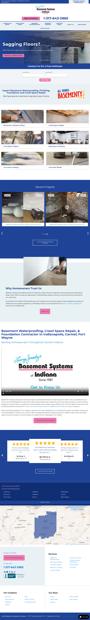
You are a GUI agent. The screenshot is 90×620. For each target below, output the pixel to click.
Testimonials (54, 599)
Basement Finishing (48, 24)
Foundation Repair (7, 24)
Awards (7, 605)
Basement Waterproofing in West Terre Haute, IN (23, 224)
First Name (25, 72)
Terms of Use (77, 616)
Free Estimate (31, 18)
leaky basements (45, 406)
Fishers (64, 303)
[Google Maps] (5, 572)
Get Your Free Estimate (14, 558)
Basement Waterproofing (34, 24)
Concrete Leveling (75, 558)
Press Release (9, 599)
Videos (52, 597)
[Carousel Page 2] (41, 60)
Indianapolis (77, 303)
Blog (26, 596)
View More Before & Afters (45, 242)
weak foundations (60, 406)
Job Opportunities (30, 602)
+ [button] (87, 538)
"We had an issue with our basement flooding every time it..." (69, 450)
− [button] (87, 541)
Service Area (82, 24)
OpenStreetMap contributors (83, 544)
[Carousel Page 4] (45, 60)
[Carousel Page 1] (40, 60)
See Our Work (45, 28)
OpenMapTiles (73, 544)
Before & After (74, 597)
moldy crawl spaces (31, 406)
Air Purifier (73, 567)
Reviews (52, 602)
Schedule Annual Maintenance (79, 1)
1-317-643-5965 (55, 18)
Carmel (69, 303)
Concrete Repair (59, 24)
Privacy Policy (66, 616)
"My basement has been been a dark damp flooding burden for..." (45, 449)
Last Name (48, 72)
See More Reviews (45, 471)
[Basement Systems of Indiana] (45, 9)
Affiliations (8, 602)
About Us (71, 24)
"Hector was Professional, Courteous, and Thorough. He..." (21, 450)
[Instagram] (15, 572)
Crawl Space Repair (20, 24)
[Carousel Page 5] (47, 60)
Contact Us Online (10, 553)
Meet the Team (29, 599)
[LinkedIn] (12, 572)
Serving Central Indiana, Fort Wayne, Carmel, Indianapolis (15, 1)
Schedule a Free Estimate (13, 55)
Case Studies (74, 599)
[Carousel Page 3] (43, 60)
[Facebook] (10, 572)
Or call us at (8, 563)
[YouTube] (7, 572)
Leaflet (66, 544)
